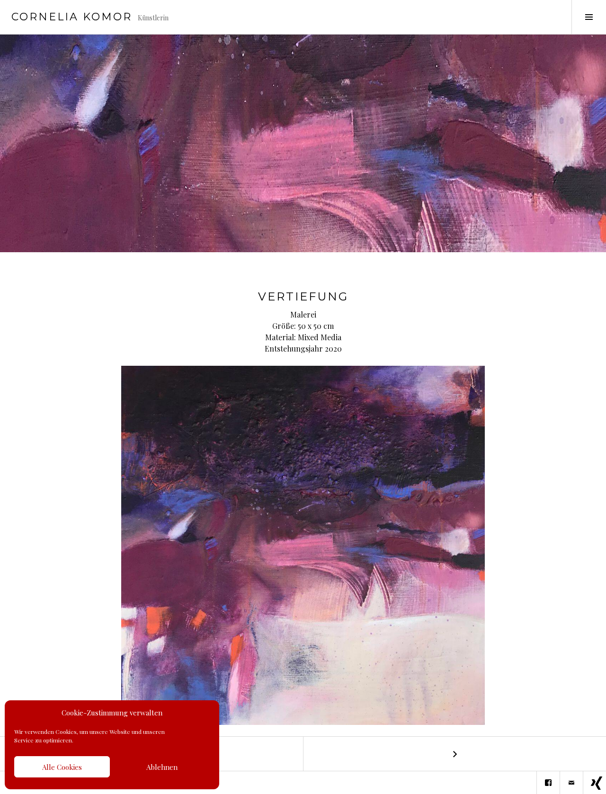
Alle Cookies (62, 767)
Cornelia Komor (71, 16)
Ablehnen (162, 767)
